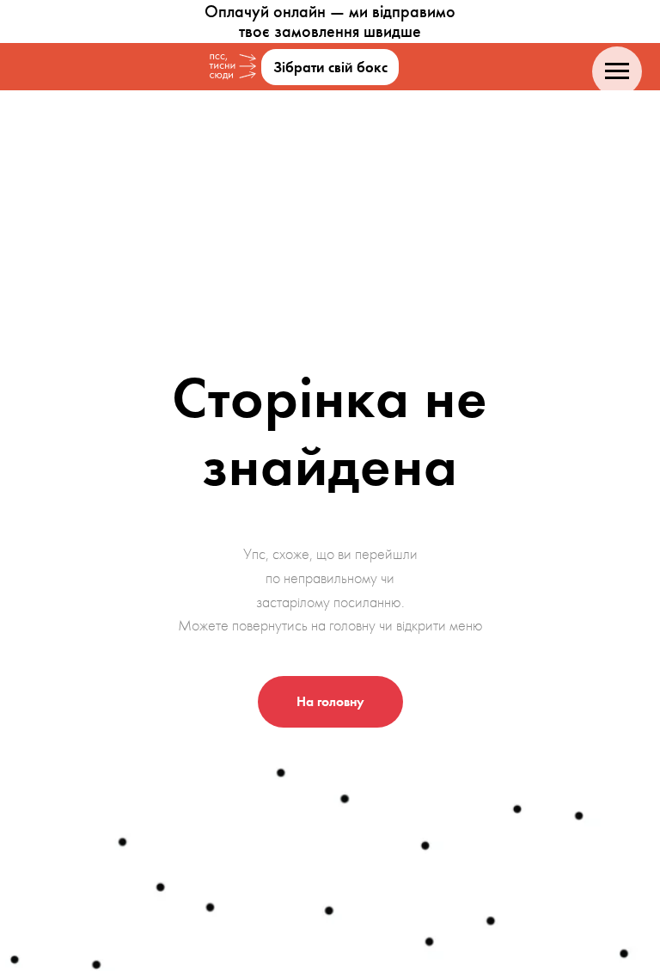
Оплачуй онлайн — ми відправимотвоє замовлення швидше (330, 21)
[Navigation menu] (617, 71)
